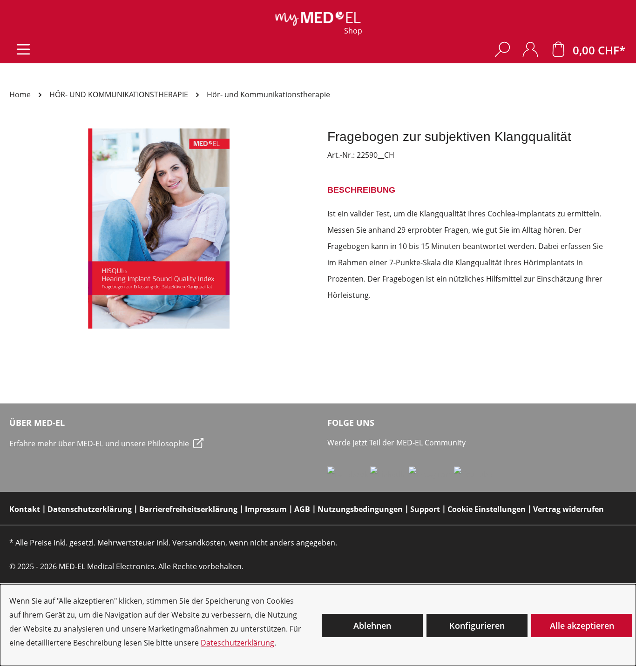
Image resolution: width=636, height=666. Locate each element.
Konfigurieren (477, 625)
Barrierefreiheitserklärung (188, 509)
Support (425, 509)
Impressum (266, 509)
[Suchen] (502, 49)
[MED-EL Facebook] (348, 474)
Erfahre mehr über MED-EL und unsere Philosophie (100, 443)
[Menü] (23, 49)
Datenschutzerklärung (89, 509)
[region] (159, 228)
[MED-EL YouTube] (473, 474)
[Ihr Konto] (530, 49)
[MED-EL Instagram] (431, 474)
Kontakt (24, 509)
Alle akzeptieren (582, 625)
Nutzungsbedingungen (360, 509)
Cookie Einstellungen (486, 509)
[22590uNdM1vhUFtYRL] (159, 228)
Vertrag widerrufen (568, 509)
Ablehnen (372, 625)
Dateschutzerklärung (237, 643)
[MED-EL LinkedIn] (389, 474)
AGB (302, 509)
